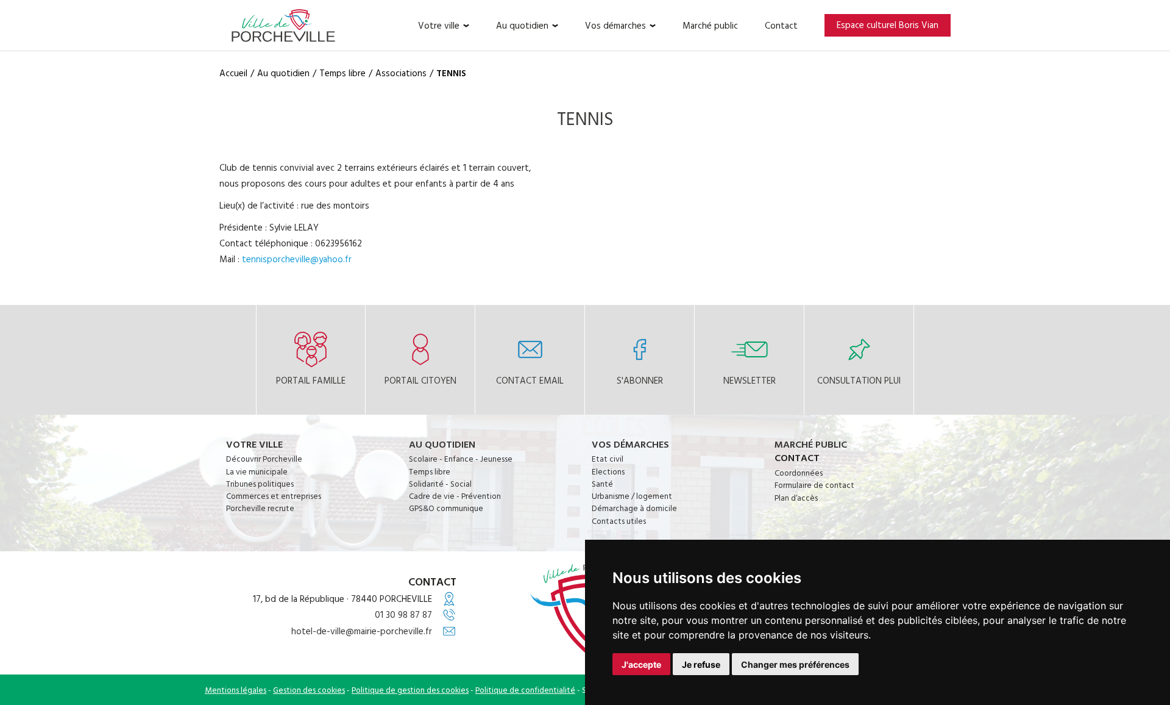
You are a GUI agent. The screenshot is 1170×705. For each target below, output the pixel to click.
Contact (781, 25)
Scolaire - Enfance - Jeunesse (460, 459)
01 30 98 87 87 (403, 614)
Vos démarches (615, 25)
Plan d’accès (796, 498)
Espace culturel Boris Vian (887, 25)
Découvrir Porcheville (264, 459)
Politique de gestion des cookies (410, 690)
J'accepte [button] (641, 664)
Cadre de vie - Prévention (455, 496)
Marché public (710, 25)
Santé (602, 484)
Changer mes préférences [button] (795, 664)
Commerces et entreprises (273, 496)
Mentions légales (235, 690)
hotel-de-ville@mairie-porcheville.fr (361, 631)
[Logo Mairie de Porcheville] (283, 25)
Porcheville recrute (260, 508)
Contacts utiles (619, 521)
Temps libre (429, 471)
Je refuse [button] (701, 664)
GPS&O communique (446, 508)
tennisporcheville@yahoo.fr (297, 259)
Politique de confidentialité (525, 690)
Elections (608, 471)
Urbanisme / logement (632, 496)
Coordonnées (799, 473)
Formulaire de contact (814, 485)
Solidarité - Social (440, 484)
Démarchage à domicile (634, 508)
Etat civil (607, 459)
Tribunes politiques (260, 484)
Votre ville (438, 25)
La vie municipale (257, 471)
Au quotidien (522, 25)
